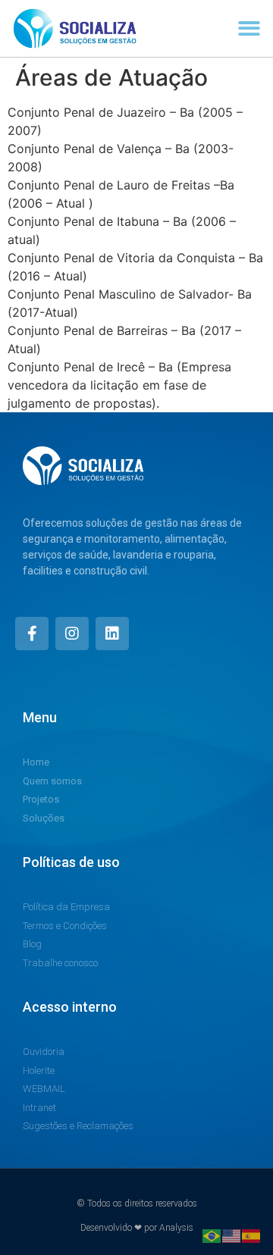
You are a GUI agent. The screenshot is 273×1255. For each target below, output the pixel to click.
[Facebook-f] (32, 633)
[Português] (212, 1234)
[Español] (252, 1234)
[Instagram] (72, 633)
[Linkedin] (112, 633)
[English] (232, 1234)
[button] (250, 28)
